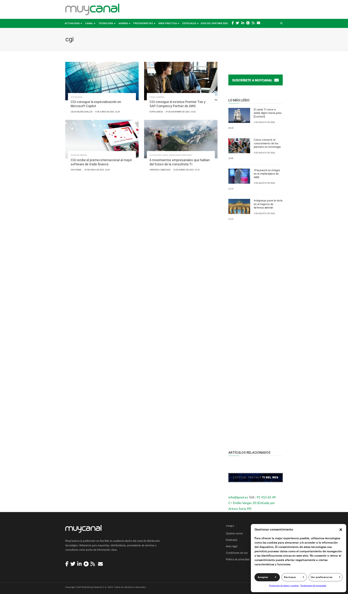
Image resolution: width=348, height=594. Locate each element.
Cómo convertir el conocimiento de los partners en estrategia (267, 143)
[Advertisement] (255, 374)
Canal (89, 23)
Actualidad (72, 23)
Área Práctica (167, 23)
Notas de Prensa (79, 155)
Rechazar (290, 577)
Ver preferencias (321, 577)
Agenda (123, 23)
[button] (341, 529)
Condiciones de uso (237, 553)
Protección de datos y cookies (284, 586)
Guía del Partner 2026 (214, 23)
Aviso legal (231, 546)
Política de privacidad (238, 559)
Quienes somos (234, 533)
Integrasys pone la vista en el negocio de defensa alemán (268, 204)
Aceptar (263, 577)
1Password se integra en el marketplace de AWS (267, 174)
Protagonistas (143, 23)
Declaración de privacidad (313, 586)
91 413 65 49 (266, 497)
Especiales (189, 23)
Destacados (175, 155)
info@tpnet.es (238, 497)
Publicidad (231, 540)
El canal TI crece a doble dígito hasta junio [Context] (268, 113)
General (160, 97)
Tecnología (105, 23)
